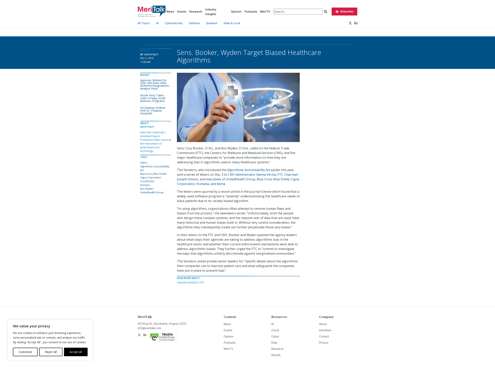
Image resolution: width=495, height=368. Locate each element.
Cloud (275, 330)
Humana (145, 185)
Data (274, 342)
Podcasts (251, 11)
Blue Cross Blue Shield (153, 173)
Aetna (143, 162)
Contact (324, 336)
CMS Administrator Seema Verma (252, 174)
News (170, 11)
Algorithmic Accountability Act (248, 170)
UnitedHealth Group (152, 192)
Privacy (324, 342)
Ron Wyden (147, 188)
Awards (276, 355)
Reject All (51, 352)
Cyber (275, 336)
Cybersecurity (174, 23)
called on (256, 148)
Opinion (236, 11)
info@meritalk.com (149, 328)
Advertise (325, 330)
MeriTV (265, 11)
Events (181, 11)
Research (195, 11)
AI (157, 23)
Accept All (76, 352)
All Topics (144, 23)
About (323, 324)
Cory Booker (147, 181)
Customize (25, 352)
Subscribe (346, 11)
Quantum (211, 23)
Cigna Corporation (150, 177)
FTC (202, 282)
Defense (194, 23)
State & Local (232, 23)
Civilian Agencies (187, 282)
